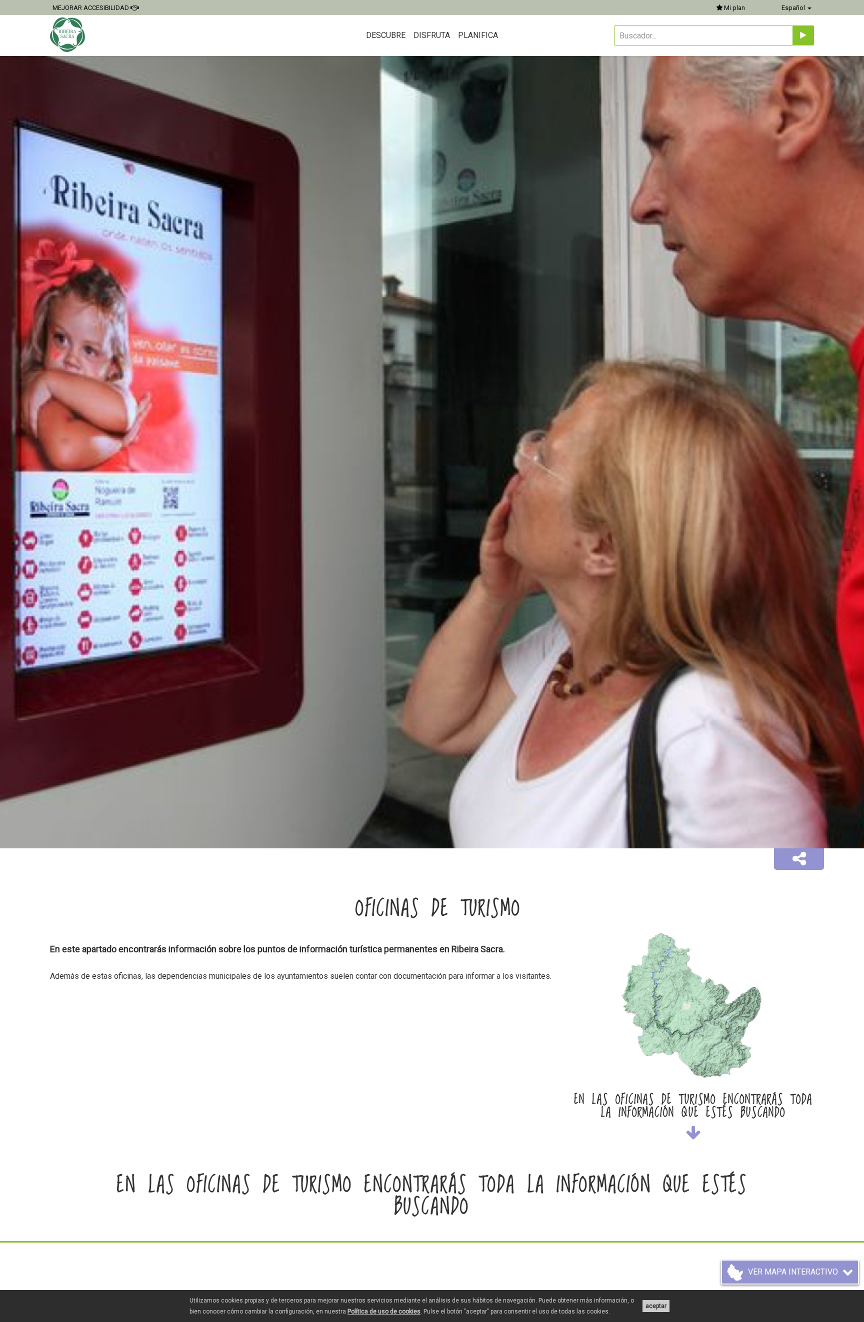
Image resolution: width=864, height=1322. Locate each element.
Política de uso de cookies (384, 1311)
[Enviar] (803, 35)
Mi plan (733, 7)
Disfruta (432, 35)
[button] (799, 859)
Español (794, 7)
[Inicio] (69, 34)
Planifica (478, 35)
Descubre (386, 35)
